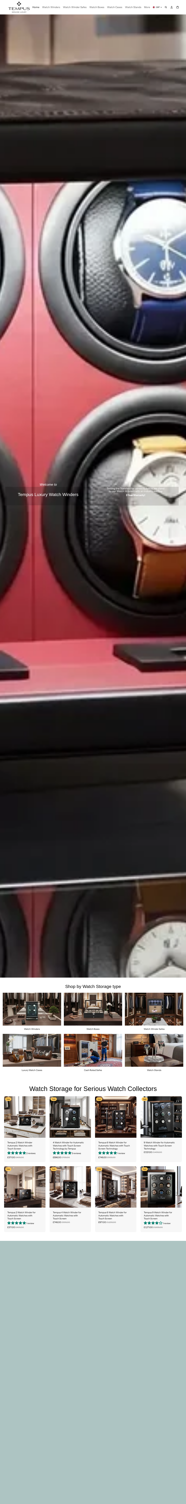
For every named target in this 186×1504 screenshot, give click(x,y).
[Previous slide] (8, 1117)
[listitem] (147, 7)
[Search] (166, 7)
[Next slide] (41, 1117)
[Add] (41, 1133)
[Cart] (178, 7)
